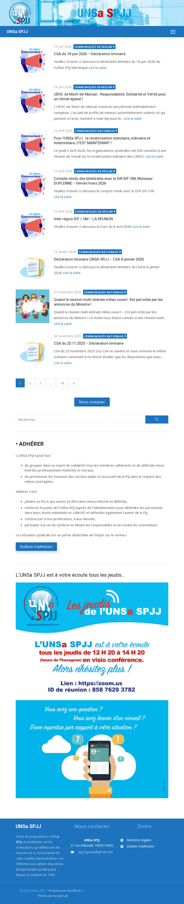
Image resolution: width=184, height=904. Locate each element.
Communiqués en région (93, 46)
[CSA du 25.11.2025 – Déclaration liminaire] (32, 350)
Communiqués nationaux (95, 131)
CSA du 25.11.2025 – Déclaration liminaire (89, 343)
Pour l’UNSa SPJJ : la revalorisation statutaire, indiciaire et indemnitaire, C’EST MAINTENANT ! (102, 140)
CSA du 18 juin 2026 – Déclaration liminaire (89, 54)
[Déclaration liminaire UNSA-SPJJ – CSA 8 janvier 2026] (32, 266)
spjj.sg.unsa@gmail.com (95, 852)
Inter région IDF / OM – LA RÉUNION (83, 219)
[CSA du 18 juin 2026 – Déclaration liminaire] (32, 61)
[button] (92, 402)
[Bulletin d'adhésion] (137, 846)
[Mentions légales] (135, 840)
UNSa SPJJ (17, 31)
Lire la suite (97, 67)
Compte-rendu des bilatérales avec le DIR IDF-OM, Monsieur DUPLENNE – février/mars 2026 (103, 180)
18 (62, 383)
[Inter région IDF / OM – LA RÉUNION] (32, 225)
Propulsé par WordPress (65, 891)
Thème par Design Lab (52, 896)
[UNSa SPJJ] (92, 13)
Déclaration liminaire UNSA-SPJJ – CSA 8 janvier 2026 (99, 259)
